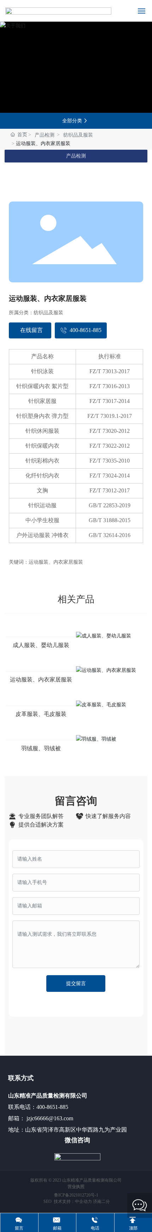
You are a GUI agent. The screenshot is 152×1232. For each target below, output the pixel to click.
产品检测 (44, 135)
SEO (47, 1201)
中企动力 (83, 1201)
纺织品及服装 (78, 135)
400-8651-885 (52, 1107)
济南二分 (101, 1201)
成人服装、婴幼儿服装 (41, 645)
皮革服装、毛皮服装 (41, 714)
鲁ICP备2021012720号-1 (76, 1195)
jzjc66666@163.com (49, 1118)
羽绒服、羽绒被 (41, 748)
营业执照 (76, 1186)
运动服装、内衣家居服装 (41, 679)
